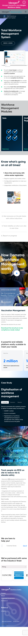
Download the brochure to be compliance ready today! (12, 329)
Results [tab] (20, 402)
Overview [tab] (5, 402)
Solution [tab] (12, 402)
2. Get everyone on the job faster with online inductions (14, 217)
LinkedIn (3, 611)
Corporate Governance (8, 598)
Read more (5, 149)
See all (25, 545)
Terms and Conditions (7, 621)
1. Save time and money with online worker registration (14, 174)
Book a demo (8, 43)
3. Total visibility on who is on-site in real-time (14, 227)
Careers (3, 593)
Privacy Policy (16, 621)
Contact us (4, 600)
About (3, 595)
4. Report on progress (9, 236)
